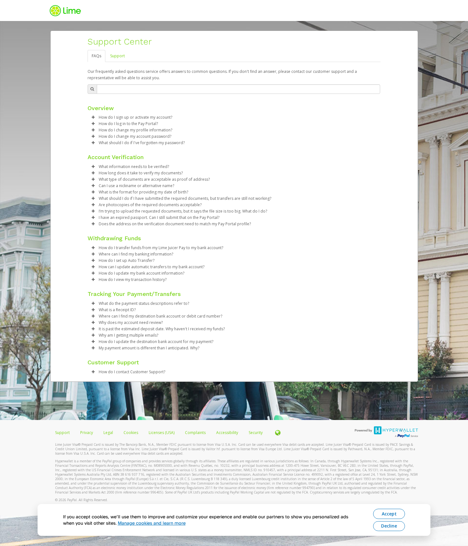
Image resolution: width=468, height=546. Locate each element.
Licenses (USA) (162, 432)
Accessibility (227, 432)
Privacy (86, 432)
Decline (389, 526)
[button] (93, 117)
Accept (389, 514)
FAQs (96, 56)
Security (256, 432)
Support (117, 56)
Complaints (196, 432)
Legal (108, 432)
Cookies (131, 432)
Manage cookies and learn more (152, 523)
